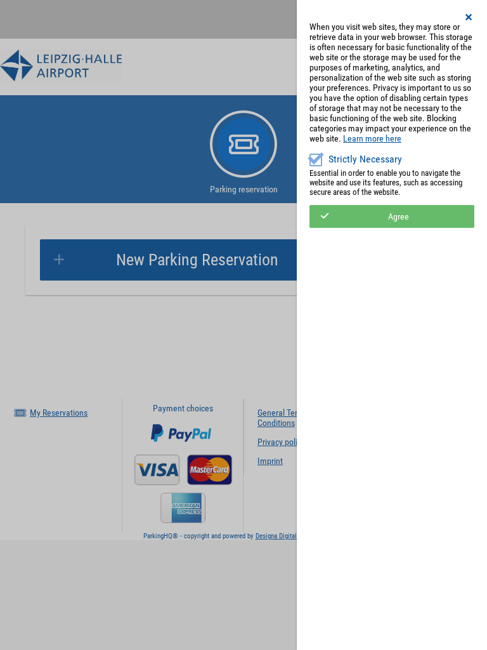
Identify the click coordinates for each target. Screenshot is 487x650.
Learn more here (372, 138)
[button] (469, 17)
